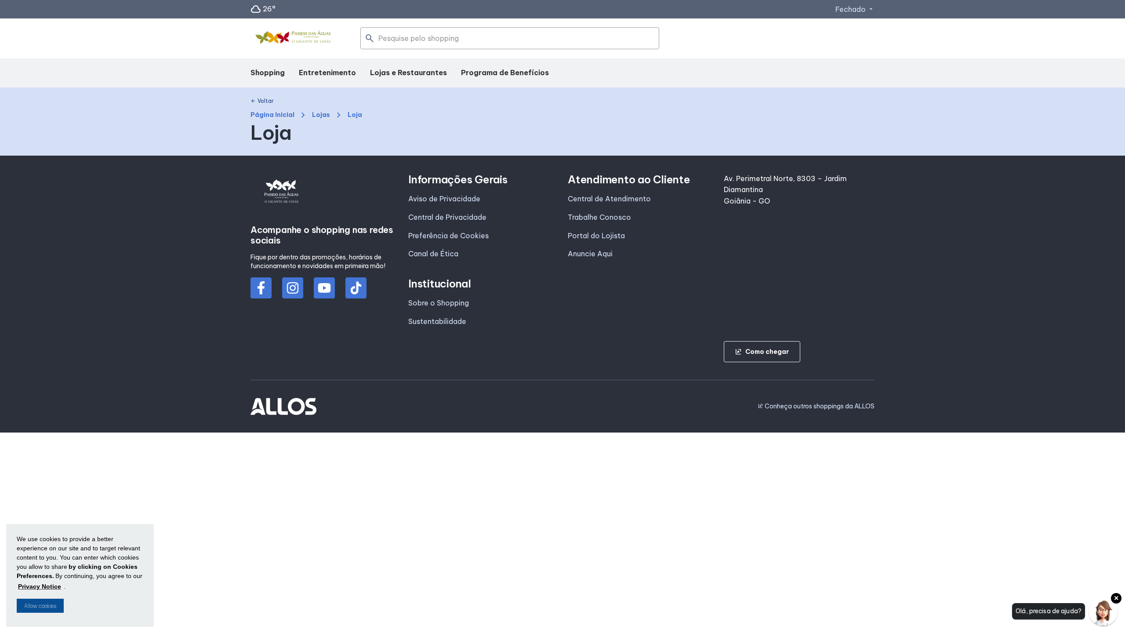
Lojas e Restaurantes (408, 72)
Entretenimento (327, 72)
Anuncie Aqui (590, 253)
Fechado (855, 9)
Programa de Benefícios (505, 72)
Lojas (321, 115)
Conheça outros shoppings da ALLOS (816, 406)
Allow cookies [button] (40, 606)
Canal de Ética (433, 253)
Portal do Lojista (596, 235)
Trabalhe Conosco (599, 217)
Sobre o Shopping (438, 302)
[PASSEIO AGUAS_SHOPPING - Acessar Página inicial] (294, 39)
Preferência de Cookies (448, 235)
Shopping (267, 72)
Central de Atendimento (609, 198)
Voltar (262, 101)
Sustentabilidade (437, 321)
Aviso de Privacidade (444, 198)
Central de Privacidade (447, 217)
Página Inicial (272, 115)
